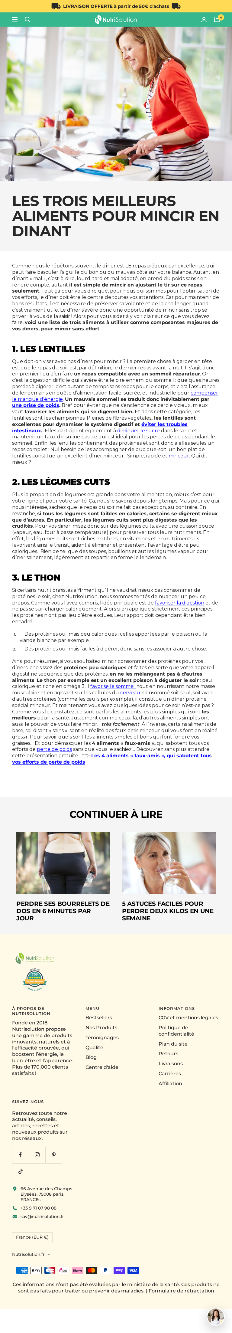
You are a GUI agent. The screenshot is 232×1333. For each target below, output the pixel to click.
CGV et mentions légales (188, 1017)
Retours (168, 1053)
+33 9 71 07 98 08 (38, 1208)
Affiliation (170, 1083)
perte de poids (54, 749)
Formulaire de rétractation (181, 1291)
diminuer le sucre (138, 431)
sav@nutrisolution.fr (42, 1216)
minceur (179, 456)
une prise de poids (35, 405)
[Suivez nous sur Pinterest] (53, 1155)
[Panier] (217, 19)
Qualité (94, 1047)
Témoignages (102, 1037)
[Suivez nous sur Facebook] (20, 1155)
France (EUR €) (32, 1237)
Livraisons (171, 1063)
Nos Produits (101, 1027)
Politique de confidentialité (176, 1031)
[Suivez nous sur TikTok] (20, 1171)
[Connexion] (204, 19)
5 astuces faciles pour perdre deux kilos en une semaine (168, 911)
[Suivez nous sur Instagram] (37, 1155)
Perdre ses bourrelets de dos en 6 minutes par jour (63, 911)
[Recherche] (27, 19)
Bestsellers (98, 1017)
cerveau (130, 693)
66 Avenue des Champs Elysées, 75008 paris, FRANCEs (46, 1194)
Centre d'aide (101, 1067)
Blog (91, 1057)
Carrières (170, 1073)
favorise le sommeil (113, 686)
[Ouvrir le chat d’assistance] (216, 1317)
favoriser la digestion (179, 603)
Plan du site (173, 1044)
